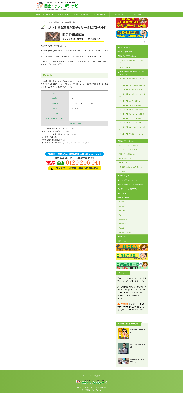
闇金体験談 (122, 223)
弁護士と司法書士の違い (81, 14)
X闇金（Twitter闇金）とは (127, 154)
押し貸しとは (123, 162)
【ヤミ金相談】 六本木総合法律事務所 (131, 105)
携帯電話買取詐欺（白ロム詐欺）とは (130, 167)
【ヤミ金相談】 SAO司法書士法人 (129, 101)
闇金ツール (122, 215)
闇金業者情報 (119, 14)
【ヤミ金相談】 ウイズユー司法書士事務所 (132, 85)
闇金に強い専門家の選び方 (127, 56)
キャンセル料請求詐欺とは (127, 158)
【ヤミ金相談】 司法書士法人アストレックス (132, 80)
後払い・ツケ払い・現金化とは (128, 145)
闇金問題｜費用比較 (125, 51)
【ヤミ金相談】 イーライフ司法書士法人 (131, 123)
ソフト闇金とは (123, 171)
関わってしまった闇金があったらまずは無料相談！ (91, 387)
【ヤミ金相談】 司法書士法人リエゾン (131, 90)
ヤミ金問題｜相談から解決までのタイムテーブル (132, 61)
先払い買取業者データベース (128, 180)
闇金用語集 (122, 193)
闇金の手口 (137, 14)
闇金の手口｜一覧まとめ (126, 141)
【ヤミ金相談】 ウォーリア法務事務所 (131, 118)
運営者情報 (122, 241)
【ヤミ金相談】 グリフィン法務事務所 (131, 110)
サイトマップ (123, 237)
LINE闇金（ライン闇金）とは (128, 149)
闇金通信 (121, 228)
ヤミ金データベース (100, 14)
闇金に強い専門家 (63, 14)
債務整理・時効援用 (125, 232)
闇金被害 (121, 202)
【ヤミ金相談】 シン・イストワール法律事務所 (132, 128)
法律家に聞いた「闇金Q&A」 (128, 189)
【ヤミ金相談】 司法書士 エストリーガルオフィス (132, 135)
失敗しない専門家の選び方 (44, 14)
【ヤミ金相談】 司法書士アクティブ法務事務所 (132, 95)
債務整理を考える (124, 67)
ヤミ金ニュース (124, 197)
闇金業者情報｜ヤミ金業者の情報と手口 (131, 184)
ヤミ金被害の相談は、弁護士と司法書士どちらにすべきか (132, 73)
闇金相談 (121, 206)
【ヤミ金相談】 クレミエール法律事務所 (131, 114)
